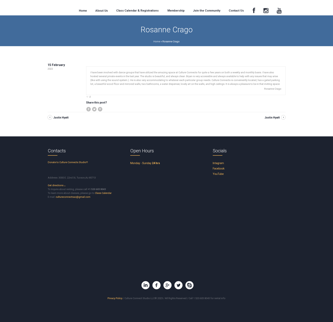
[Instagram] (265, 11)
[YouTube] (279, 11)
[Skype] (189, 285)
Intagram (218, 163)
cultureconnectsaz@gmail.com (73, 196)
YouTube (218, 173)
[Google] (167, 285)
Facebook (219, 168)
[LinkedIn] (145, 285)
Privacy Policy (115, 298)
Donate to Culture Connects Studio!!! (68, 162)
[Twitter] (178, 285)
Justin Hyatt (61, 117)
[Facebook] (254, 11)
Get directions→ (57, 185)
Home (156, 41)
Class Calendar (103, 193)
